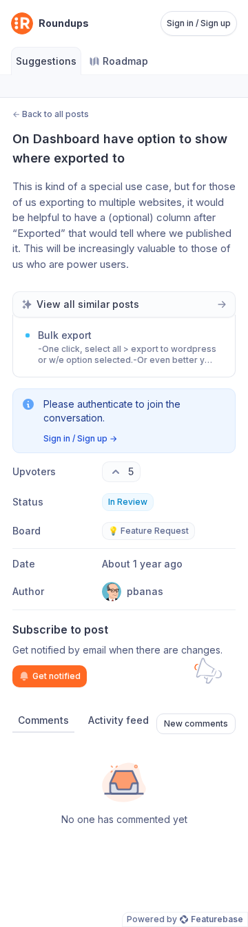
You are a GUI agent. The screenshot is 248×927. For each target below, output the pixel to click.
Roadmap (125, 61)
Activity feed (118, 720)
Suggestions (46, 61)
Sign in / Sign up (199, 23)
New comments (196, 723)
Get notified (56, 676)
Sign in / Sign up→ (80, 438)
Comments (43, 720)
